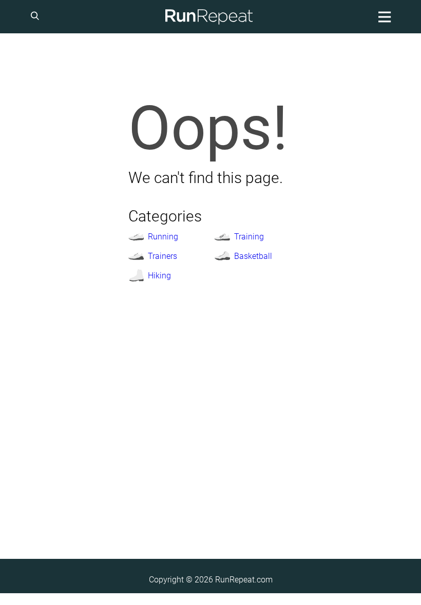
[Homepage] (209, 17)
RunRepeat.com (244, 579)
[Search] (36, 16)
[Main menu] (383, 16)
